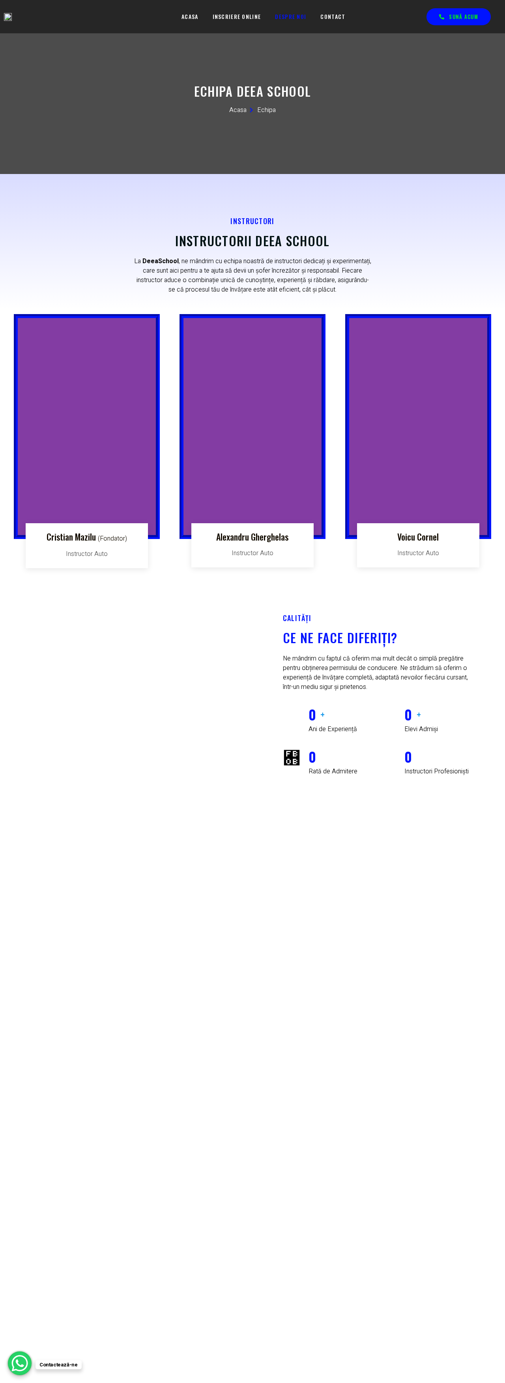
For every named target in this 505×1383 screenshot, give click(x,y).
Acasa (189, 16)
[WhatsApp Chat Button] (20, 1363)
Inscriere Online (237, 16)
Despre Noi (290, 16)
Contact (332, 16)
